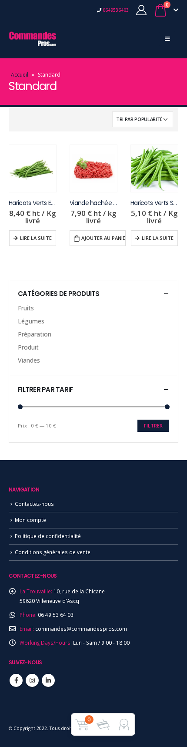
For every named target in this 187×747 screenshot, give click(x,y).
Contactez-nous (34, 503)
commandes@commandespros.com (81, 628)
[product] (32, 168)
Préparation (34, 334)
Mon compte (30, 519)
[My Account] (141, 10)
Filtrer (153, 425)
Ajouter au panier (103, 238)
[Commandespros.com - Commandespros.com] (33, 39)
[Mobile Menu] (167, 38)
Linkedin (48, 680)
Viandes (29, 360)
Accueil (19, 74)
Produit (28, 347)
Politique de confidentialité (48, 535)
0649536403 (115, 10)
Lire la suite (36, 238)
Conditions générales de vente (52, 551)
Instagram (32, 680)
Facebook (16, 680)
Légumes (31, 321)
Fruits (26, 308)
